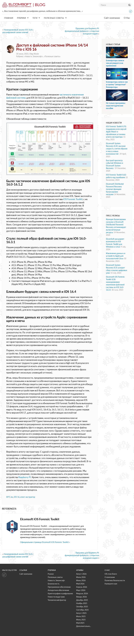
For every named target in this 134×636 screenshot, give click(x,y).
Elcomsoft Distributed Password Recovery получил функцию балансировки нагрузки (115, 189)
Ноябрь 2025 (81, 603)
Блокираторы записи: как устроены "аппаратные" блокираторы (117, 84)
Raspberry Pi (24, 477)
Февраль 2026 (82, 593)
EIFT (8, 497)
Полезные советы (52, 56)
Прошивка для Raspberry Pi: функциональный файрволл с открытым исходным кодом (82, 31)
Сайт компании (112, 17)
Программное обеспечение (59, 587)
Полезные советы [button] (54, 18)
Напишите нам (111, 584)
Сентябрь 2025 (82, 610)
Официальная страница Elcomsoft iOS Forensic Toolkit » (45, 542)
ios (12, 497)
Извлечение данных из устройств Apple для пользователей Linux (115, 256)
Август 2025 (81, 613)
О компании (110, 577)
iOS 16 (16, 497)
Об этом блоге (111, 574)
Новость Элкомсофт (33, 56)
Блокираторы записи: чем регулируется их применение (115, 63)
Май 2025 (80, 623)
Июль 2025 (81, 616)
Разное (51, 574)
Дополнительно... (83, 626)
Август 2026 (81, 574)
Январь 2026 (81, 597)
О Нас (127, 17)
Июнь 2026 (81, 580)
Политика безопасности (115, 580)
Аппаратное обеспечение (58, 590)
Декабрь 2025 (82, 600)
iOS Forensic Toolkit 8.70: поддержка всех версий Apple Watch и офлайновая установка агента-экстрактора (116, 131)
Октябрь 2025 (82, 606)
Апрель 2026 (81, 587)
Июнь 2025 (81, 619)
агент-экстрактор (27, 497)
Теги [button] (34, 18)
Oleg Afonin (34, 54)
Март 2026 (80, 590)
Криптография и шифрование (60, 593)
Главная (8, 18)
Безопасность (53, 584)
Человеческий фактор (57, 600)
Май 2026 (80, 584)
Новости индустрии (56, 597)
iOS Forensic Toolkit (72, 199)
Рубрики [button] (21, 18)
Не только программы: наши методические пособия (115, 105)
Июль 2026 (81, 577)
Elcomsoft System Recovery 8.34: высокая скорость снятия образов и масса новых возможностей (116, 148)
